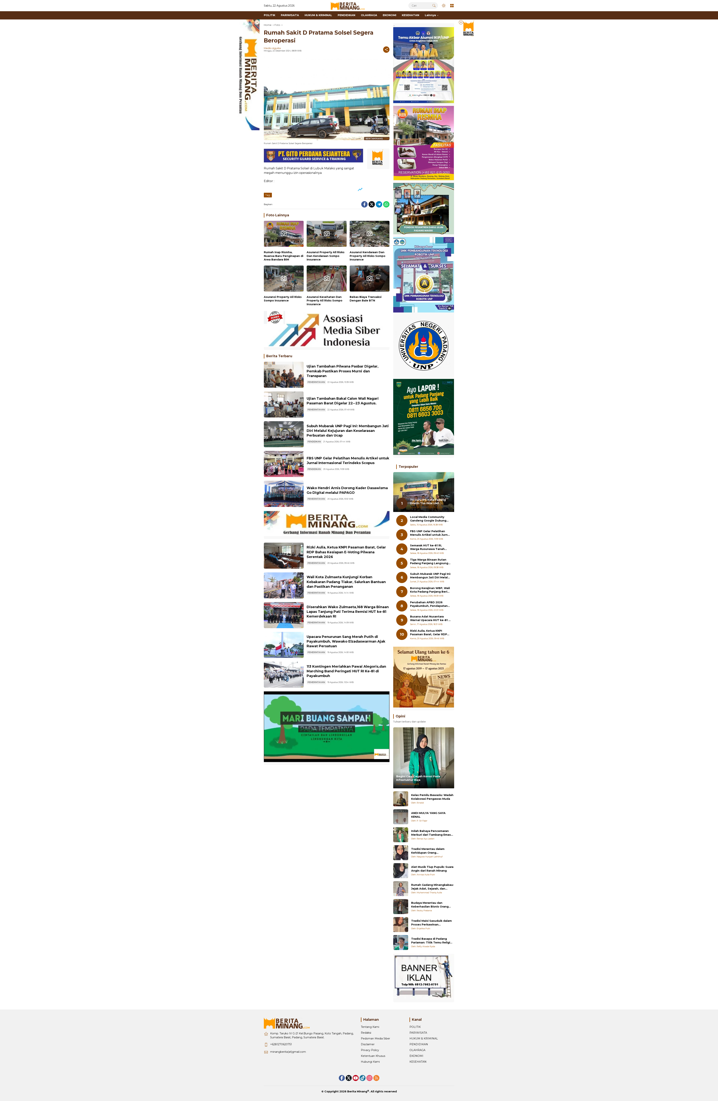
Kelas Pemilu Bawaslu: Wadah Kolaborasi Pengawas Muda (432, 796)
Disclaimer (368, 1044)
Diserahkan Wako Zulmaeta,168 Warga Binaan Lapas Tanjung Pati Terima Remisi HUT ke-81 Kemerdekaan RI (348, 611)
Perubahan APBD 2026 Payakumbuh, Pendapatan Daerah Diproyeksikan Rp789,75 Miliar (429, 604)
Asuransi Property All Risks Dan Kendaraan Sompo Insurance (325, 256)
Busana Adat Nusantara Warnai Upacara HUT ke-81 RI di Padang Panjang (430, 618)
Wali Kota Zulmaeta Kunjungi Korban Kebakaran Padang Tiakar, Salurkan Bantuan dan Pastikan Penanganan (346, 581)
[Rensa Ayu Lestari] (400, 834)
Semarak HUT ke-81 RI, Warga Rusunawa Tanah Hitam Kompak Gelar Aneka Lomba (429, 547)
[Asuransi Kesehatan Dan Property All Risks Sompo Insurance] (326, 279)
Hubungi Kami (370, 1061)
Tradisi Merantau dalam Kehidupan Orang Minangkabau (427, 851)
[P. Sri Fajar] (400, 816)
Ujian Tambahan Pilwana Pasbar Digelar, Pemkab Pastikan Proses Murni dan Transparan (342, 371)
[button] (434, 5)
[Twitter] (372, 204)
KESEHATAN (417, 1061)
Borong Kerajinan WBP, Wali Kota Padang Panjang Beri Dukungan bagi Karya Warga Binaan (430, 590)
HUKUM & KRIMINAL (423, 1038)
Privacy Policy (370, 1050)
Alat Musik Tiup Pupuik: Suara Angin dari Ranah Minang (432, 868)
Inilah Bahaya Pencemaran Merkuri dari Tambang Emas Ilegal (431, 833)
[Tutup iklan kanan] (460, 22)
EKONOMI (416, 1056)
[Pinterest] (356, 1078)
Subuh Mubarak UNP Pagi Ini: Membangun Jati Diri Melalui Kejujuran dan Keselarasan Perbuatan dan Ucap (348, 430)
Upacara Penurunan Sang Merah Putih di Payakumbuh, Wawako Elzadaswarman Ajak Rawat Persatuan (346, 641)
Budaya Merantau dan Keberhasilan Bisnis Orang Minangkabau (430, 904)
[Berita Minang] (349, 5)
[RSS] (376, 1078)
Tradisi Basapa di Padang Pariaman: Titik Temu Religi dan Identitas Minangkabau (430, 940)
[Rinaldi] (400, 798)
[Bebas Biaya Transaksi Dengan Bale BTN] (369, 279)
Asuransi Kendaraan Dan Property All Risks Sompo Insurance (367, 256)
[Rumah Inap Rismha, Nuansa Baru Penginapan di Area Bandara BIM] (284, 235)
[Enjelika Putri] (400, 924)
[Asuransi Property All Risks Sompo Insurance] (284, 279)
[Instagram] (369, 1078)
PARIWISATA (418, 1032)
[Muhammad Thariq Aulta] (400, 888)
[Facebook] (364, 204)
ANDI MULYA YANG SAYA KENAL (428, 814)
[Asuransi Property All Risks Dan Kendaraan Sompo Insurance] (326, 235)
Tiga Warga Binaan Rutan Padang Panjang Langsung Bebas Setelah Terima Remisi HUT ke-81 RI (429, 561)
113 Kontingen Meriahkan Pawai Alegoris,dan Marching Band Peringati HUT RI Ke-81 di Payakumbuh (346, 671)
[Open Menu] (452, 5)
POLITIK (415, 1027)
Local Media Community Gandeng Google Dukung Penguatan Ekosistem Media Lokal (430, 519)
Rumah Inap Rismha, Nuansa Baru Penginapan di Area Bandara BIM (283, 256)
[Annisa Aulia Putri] (400, 870)
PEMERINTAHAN (316, 382)
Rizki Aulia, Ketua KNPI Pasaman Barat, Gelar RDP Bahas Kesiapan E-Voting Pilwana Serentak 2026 (346, 552)
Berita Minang (357, 1091)
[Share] (386, 49)
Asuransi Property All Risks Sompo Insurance (283, 298)
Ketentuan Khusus (373, 1056)
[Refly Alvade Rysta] (400, 942)
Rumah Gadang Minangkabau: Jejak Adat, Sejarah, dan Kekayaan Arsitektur (432, 886)
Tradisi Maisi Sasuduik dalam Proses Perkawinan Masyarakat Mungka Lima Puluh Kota (431, 922)
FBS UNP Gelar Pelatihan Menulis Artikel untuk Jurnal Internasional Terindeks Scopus (430, 533)
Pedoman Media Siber (375, 1038)
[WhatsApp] (386, 204)
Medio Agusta (272, 48)
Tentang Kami (370, 1027)
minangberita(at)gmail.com (288, 1051)
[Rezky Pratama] (400, 906)
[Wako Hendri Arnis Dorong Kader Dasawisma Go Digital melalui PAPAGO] (284, 494)
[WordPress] (363, 1078)
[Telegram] (379, 204)
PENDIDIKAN (314, 441)
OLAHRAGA (417, 1050)
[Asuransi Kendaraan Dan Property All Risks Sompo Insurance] (369, 235)
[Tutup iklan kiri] (257, 22)
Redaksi (366, 1032)
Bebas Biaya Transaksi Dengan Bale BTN (365, 298)
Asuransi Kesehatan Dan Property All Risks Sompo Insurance (324, 300)
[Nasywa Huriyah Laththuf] (400, 852)
